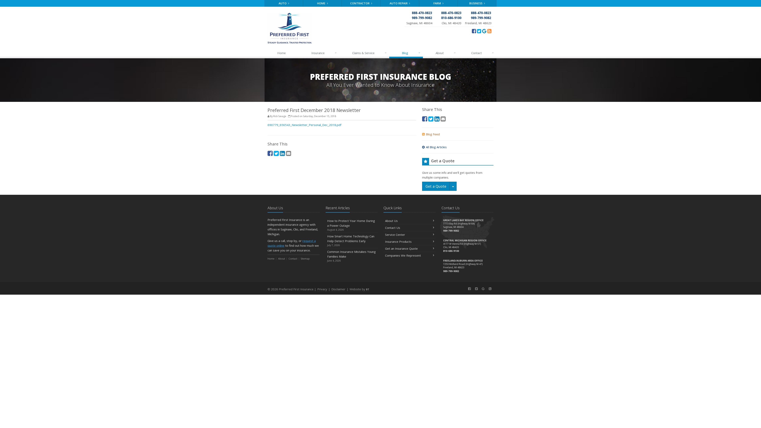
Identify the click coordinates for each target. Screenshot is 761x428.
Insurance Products (398, 242)
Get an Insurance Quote (401, 248)
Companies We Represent (403, 255)
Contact (482, 53)
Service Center (395, 235)
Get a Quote (435, 186)
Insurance (324, 53)
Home (321, 3)
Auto (283, 3)
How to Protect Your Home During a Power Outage (351, 225)
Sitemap (305, 258)
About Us (391, 221)
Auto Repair (399, 3)
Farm (437, 3)
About (446, 53)
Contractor (360, 3)
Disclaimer (338, 289)
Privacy (322, 289)
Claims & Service (369, 53)
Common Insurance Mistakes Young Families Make (351, 256)
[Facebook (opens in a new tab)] (474, 31)
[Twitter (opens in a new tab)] (479, 31)
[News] (489, 31)
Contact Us (392, 228)
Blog (411, 53)
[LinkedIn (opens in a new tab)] (282, 153)
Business (476, 3)
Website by (359, 289)
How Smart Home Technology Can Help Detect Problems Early (350, 240)
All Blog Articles (436, 147)
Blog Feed (433, 134)
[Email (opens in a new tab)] (288, 153)
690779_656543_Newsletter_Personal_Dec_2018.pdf (304, 125)
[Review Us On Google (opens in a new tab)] (484, 31)
